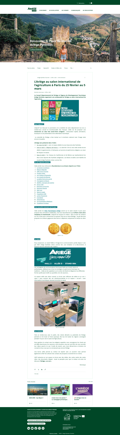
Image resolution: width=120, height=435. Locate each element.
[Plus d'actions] (85, 77)
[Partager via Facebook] (35, 369)
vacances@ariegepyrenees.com (69, 426)
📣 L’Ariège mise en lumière (80, 398)
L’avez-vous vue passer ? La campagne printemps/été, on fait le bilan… (59, 398)
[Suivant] (112, 38)
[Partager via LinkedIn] (41, 369)
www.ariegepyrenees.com (68, 428)
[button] (90, 3)
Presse (66, 68)
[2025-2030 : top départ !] (37, 389)
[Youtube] (32, 428)
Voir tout (91, 381)
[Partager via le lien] (45, 369)
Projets (39, 68)
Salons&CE (46, 68)
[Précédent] (7, 38)
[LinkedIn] (28, 428)
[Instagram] (39, 428)
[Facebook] (35, 428)
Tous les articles (31, 68)
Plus (71, 68)
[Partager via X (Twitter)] (38, 369)
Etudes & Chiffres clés (56, 68)
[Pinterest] (43, 428)
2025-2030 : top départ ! (36, 398)
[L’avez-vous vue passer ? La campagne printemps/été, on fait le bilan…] (60, 389)
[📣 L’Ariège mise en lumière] (82, 389)
